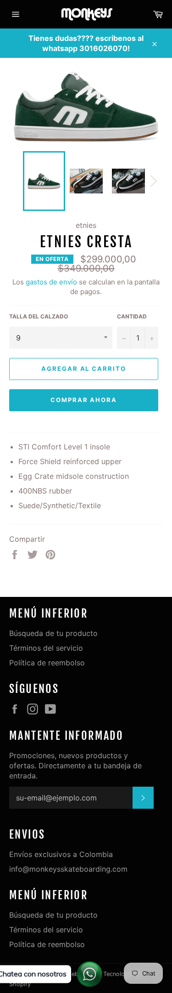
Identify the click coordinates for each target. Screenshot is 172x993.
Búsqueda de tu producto (53, 633)
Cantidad (132, 316)
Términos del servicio (46, 648)
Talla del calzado (38, 316)
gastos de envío (51, 282)
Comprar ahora (83, 399)
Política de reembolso (47, 662)
